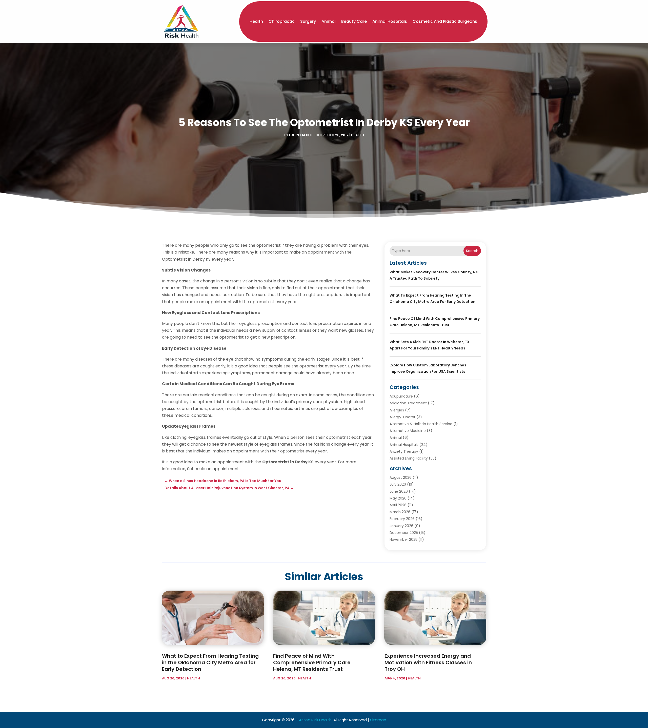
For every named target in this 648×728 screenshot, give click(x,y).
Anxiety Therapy (404, 451)
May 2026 (398, 498)
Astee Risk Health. (315, 719)
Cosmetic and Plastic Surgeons (445, 21)
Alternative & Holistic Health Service (421, 423)
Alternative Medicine (408, 430)
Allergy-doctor (402, 417)
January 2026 (401, 525)
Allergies (397, 410)
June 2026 (399, 491)
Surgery (308, 21)
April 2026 (398, 505)
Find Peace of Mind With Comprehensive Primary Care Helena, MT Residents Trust (312, 662)
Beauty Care (354, 21)
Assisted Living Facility (409, 458)
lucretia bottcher (307, 135)
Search (472, 250)
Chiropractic (282, 21)
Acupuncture (401, 396)
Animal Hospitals (389, 21)
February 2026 (402, 518)
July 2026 (398, 484)
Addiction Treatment (408, 403)
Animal (328, 21)
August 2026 (401, 477)
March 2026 (400, 511)
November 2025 (403, 539)
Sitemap (378, 719)
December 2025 (404, 532)
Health (256, 21)
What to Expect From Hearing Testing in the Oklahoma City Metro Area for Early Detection (210, 662)
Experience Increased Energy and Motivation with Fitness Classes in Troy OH (428, 662)
